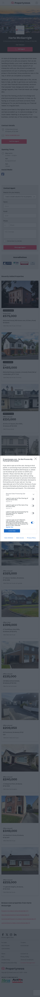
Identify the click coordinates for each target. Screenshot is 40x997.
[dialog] (20, 498)
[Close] (36, 459)
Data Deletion (8, 538)
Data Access (20, 538)
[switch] (32, 499)
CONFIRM (12, 531)
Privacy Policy (31, 538)
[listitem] (20, 494)
